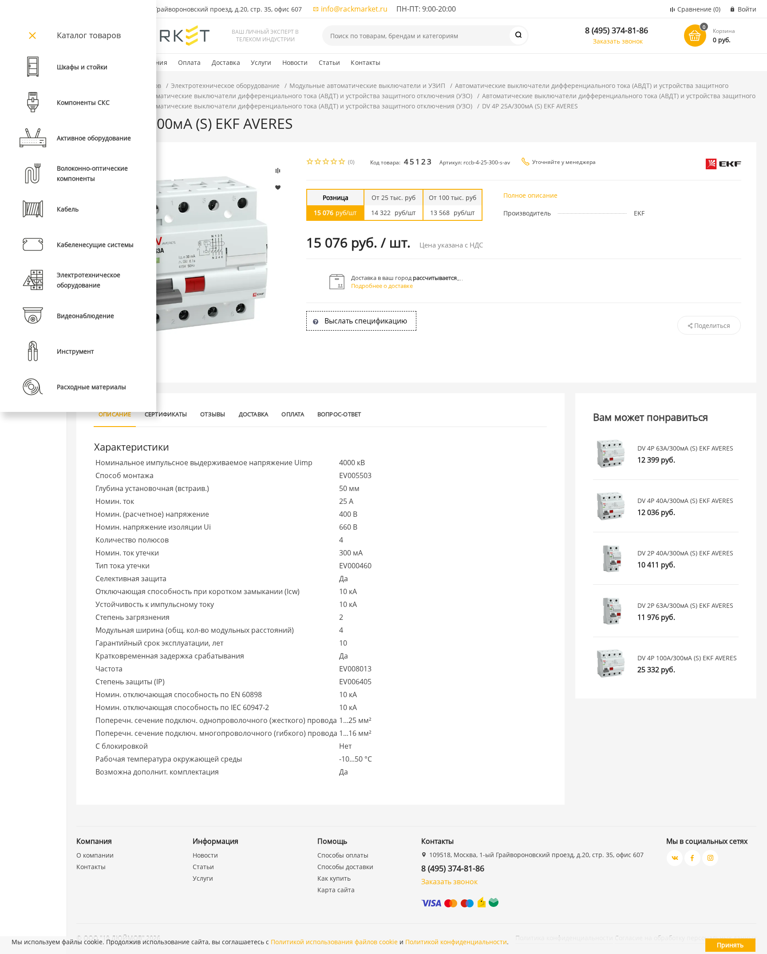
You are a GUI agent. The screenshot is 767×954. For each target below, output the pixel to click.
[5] (342, 162)
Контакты (365, 62)
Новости (295, 62)
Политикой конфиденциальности (456, 942)
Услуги (261, 62)
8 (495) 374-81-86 (616, 30)
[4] (334, 162)
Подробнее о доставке (382, 286)
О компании (95, 855)
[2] (318, 162)
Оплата (189, 62)
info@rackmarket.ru (354, 9)
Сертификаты (166, 414)
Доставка (226, 62)
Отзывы (212, 414)
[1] (310, 162)
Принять (730, 945)
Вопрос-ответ (339, 414)
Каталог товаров (89, 35)
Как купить (334, 878)
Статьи (329, 62)
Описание (115, 414)
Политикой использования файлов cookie (334, 942)
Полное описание (530, 195)
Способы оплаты (342, 855)
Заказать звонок (618, 41)
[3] (326, 162)
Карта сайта (336, 890)
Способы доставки (345, 866)
